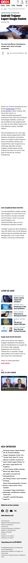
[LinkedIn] (15, 511)
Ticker (3, 5)
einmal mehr (10, 109)
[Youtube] (11, 511)
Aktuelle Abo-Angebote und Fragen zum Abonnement (12, 552)
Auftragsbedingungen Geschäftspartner (12, 548)
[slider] (9, 388)
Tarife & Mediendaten (7, 550)
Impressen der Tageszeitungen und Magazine (13, 555)
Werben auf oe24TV (6, 532)
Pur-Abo (3, 534)
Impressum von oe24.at (7, 536)
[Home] (1, 9)
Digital (5, 9)
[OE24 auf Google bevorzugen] (26, 53)
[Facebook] (2, 511)
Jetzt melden (5, 363)
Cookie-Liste (4, 527)
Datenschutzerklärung (7, 525)
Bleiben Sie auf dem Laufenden (10, 505)
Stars (13, 5)
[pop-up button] (22, 388)
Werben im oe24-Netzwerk (8, 530)
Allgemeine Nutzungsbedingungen (10, 523)
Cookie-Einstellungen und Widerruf (10, 528)
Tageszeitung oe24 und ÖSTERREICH (11, 542)
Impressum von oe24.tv (7, 538)
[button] (3, 388)
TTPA (2, 557)
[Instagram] (7, 511)
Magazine (19, 5)
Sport (8, 5)
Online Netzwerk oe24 (7, 515)
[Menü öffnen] (26, 5)
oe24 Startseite (5, 521)
